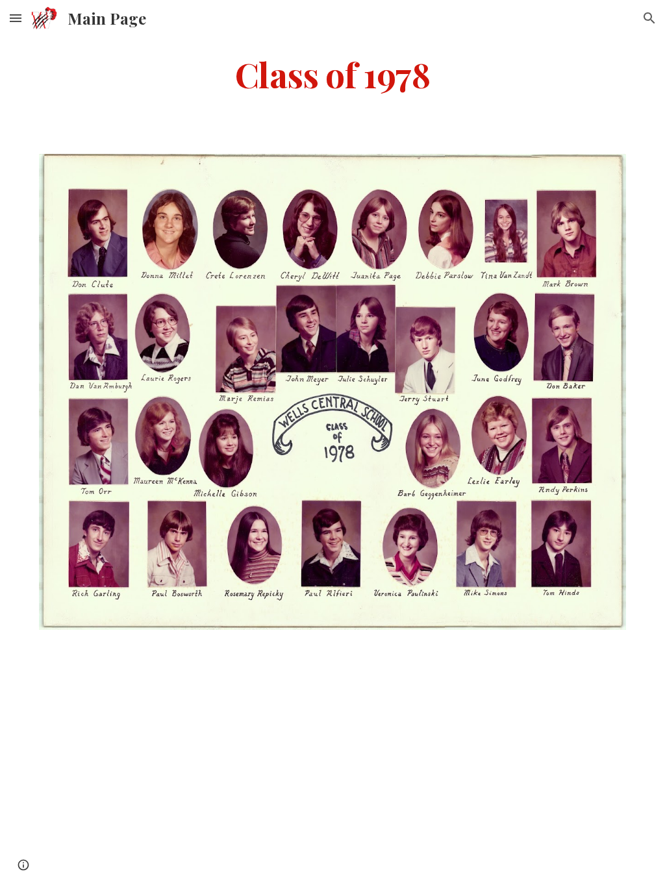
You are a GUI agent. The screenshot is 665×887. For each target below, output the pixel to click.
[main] (333, 74)
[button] (15, 18)
